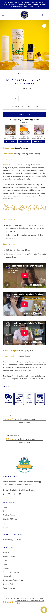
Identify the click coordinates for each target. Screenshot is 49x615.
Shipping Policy (8, 584)
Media (5, 523)
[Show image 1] (18, 73)
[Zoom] (44, 26)
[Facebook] (3, 494)
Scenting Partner (9, 515)
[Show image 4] (25, 73)
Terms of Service (9, 588)
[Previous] (14, 73)
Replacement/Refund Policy (13, 580)
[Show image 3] (23, 73)
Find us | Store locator (11, 572)
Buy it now (24, 115)
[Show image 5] (28, 73)
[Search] (42, 15)
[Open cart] (46, 15)
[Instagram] (9, 494)
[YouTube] (14, 494)
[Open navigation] (3, 15)
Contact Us (6, 560)
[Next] (34, 73)
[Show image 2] (20, 73)
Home (5, 507)
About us (6, 552)
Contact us (6, 527)
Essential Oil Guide (10, 519)
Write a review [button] (24, 422)
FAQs (6, 386)
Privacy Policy (8, 576)
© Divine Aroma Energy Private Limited (25, 598)
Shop (4, 511)
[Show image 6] (30, 73)
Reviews (6, 568)
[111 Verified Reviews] (24, 474)
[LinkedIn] (20, 494)
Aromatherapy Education (12, 539)
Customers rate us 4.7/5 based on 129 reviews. (29, 601)
